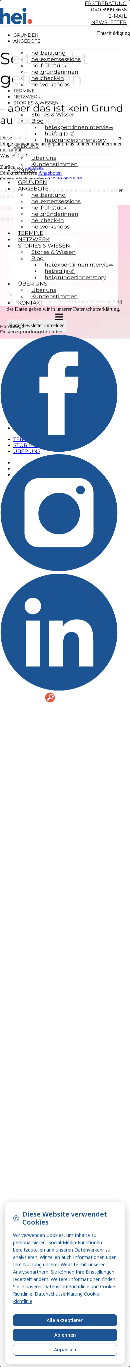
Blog (37, 121)
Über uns (26, 146)
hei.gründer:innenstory (75, 140)
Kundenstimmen (54, 164)
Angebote (26, 41)
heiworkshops (50, 84)
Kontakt (24, 170)
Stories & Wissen (36, 103)
